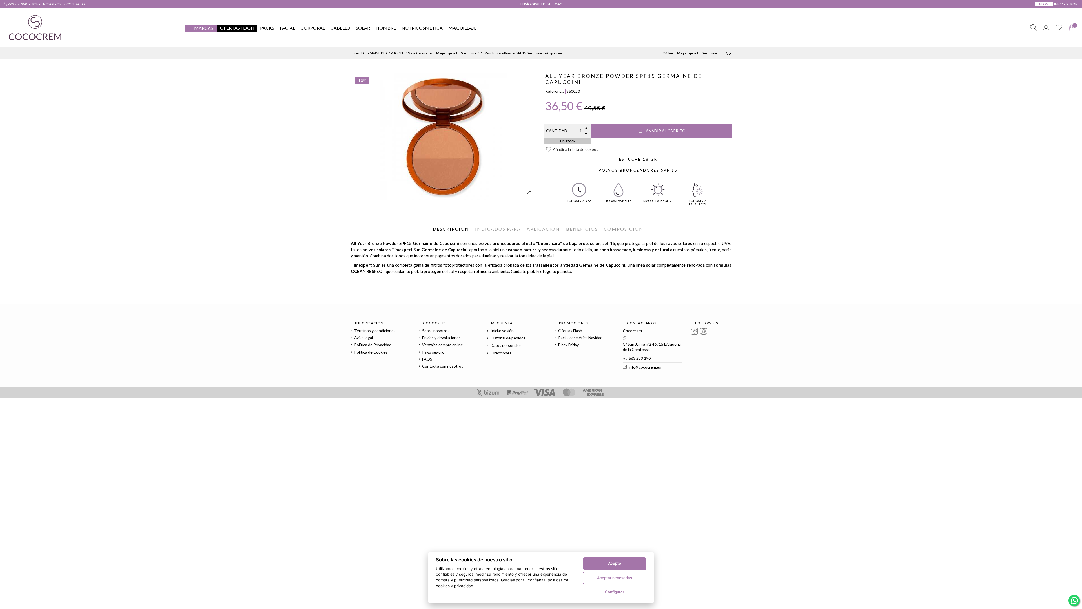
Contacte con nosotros (442, 366)
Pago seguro (433, 352)
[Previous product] (727, 52)
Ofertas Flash (570, 330)
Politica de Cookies (371, 352)
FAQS (427, 359)
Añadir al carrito (666, 130)
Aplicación (543, 228)
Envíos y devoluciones (441, 337)
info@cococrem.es (645, 367)
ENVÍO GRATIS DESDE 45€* (541, 4)
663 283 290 (17, 4)
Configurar (614, 592)
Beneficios (582, 228)
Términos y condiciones (375, 330)
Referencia (554, 91)
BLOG (1043, 4)
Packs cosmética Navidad (580, 337)
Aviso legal (363, 337)
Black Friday (568, 344)
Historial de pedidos (508, 338)
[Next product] (730, 52)
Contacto (75, 4)
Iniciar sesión (502, 330)
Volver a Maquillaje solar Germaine (690, 53)
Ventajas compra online (442, 344)
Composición (623, 228)
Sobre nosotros (47, 4)
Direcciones (500, 352)
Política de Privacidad (372, 344)
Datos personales (506, 345)
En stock (567, 140)
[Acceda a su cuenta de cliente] (1046, 28)
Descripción (451, 228)
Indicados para (498, 228)
